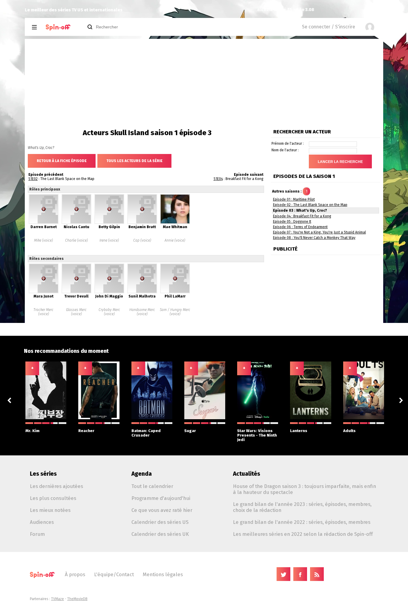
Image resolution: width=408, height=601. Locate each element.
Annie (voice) (175, 240)
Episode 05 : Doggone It (292, 221)
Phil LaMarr (175, 296)
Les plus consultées (53, 498)
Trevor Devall (76, 296)
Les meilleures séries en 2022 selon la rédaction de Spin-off (303, 534)
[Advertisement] (204, 84)
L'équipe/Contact (114, 574)
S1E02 (33, 179)
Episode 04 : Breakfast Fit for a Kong (302, 216)
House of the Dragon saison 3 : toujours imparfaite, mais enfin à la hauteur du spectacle (304, 489)
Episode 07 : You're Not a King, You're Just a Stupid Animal (319, 232)
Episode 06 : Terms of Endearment (300, 227)
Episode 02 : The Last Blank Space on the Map (310, 205)
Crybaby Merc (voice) (109, 312)
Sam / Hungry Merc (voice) (175, 312)
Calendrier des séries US (159, 522)
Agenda (141, 473)
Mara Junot (43, 296)
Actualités (246, 473)
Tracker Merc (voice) (43, 312)
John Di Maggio (109, 296)
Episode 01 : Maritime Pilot (294, 199)
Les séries (43, 473)
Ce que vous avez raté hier (161, 510)
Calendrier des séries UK (160, 534)
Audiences (42, 522)
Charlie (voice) (76, 240)
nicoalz (213, 9)
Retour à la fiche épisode (62, 161)
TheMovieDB (77, 599)
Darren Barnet (43, 227)
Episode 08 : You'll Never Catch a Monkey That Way (314, 238)
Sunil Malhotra (142, 296)
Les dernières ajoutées (56, 486)
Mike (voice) (43, 240)
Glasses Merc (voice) (76, 312)
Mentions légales (163, 574)
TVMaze (57, 599)
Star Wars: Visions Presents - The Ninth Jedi (257, 435)
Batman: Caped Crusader (146, 432)
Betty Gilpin (109, 227)
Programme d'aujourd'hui (160, 498)
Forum (37, 534)
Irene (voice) (109, 240)
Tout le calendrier (152, 486)
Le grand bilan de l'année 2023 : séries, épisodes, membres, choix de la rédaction (302, 507)
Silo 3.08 (253, 9)
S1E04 (218, 179)
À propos (75, 574)
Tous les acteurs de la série (134, 161)
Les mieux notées (50, 510)
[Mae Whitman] (175, 223)
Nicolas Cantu (76, 227)
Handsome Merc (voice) (142, 312)
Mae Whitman (175, 227)
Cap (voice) (142, 240)
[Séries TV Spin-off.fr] (58, 27)
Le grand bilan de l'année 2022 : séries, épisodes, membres (301, 522)
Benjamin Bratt (142, 227)
